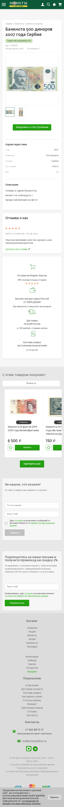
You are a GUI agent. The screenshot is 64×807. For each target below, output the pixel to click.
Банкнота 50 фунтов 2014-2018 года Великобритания (23, 429)
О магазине (32, 685)
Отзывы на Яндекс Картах (32, 276)
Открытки (32, 668)
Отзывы (32, 712)
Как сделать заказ (32, 697)
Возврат (32, 704)
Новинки (32, 628)
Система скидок (32, 693)
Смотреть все (32, 464)
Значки (32, 664)
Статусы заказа (32, 700)
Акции (32, 632)
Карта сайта (32, 761)
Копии (32, 639)
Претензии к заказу (32, 708)
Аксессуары (32, 657)
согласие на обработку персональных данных (26, 596)
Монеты (32, 635)
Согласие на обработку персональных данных (32, 765)
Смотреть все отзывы (16, 249)
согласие (18, 521)
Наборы (32, 660)
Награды (32, 647)
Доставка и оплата (32, 689)
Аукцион (32, 672)
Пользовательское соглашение (32, 768)
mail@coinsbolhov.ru (34, 741)
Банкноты (32, 643)
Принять (54, 797)
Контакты (32, 715)
